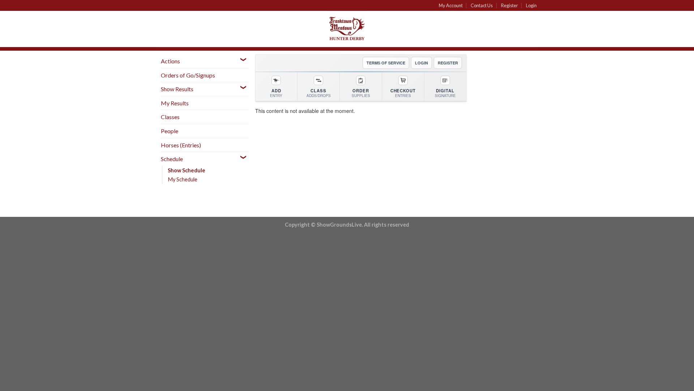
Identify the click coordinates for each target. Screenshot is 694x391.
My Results (175, 103)
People (169, 130)
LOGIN (421, 63)
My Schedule (182, 179)
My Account (451, 5)
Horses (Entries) (181, 145)
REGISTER (448, 63)
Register (509, 5)
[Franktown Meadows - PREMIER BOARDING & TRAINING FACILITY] (347, 29)
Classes (170, 116)
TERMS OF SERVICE (386, 63)
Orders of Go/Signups (188, 75)
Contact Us (482, 5)
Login (531, 5)
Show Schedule (186, 170)
